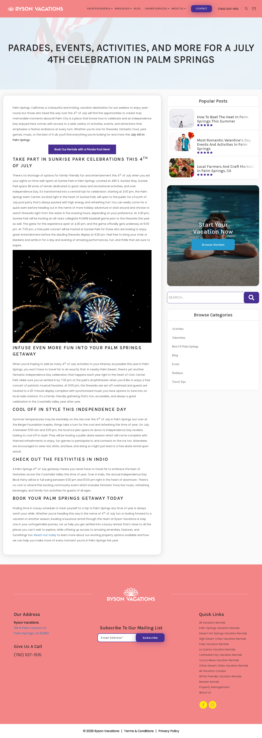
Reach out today (45, 535)
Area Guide (122, 8)
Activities (178, 328)
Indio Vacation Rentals (214, 644)
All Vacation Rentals (212, 623)
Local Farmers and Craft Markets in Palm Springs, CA (225, 168)
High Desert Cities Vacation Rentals (222, 639)
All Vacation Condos (212, 671)
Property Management (214, 687)
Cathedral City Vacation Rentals (220, 655)
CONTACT (201, 8)
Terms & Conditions (139, 731)
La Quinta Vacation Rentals (217, 649)
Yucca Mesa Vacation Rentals (219, 660)
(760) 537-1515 (27, 655)
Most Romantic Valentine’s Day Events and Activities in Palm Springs (224, 144)
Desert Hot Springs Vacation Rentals (223, 633)
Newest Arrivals (209, 682)
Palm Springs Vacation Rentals (219, 628)
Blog (137, 8)
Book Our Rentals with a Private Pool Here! (82, 149)
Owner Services (156, 8)
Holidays (177, 373)
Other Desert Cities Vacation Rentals (223, 666)
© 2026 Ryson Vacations (101, 731)
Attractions (178, 337)
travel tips (179, 381)
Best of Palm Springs (185, 346)
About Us (177, 8)
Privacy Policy (168, 731)
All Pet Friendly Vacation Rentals (220, 676)
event (175, 364)
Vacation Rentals (98, 8)
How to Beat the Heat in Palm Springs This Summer (222, 119)
